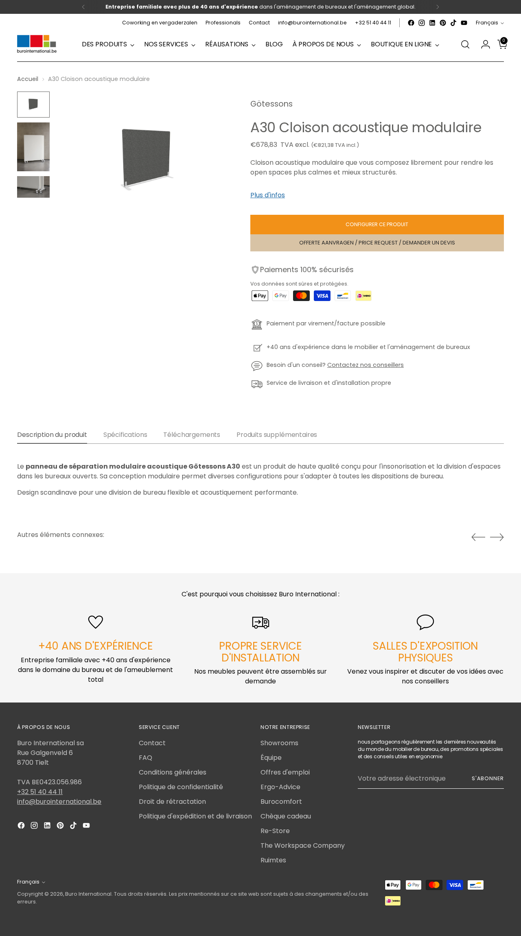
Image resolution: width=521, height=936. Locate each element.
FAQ (145, 757)
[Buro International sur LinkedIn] (432, 22)
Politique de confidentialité (181, 787)
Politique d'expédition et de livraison (195, 816)
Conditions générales (172, 772)
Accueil (27, 79)
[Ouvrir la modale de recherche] (465, 44)
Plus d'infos (267, 195)
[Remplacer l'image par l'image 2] (33, 146)
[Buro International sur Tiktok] (453, 22)
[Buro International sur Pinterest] (443, 22)
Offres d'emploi (285, 772)
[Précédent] (83, 7)
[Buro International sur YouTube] (464, 22)
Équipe (271, 757)
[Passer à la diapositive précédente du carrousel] (478, 537)
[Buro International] (37, 44)
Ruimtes (273, 860)
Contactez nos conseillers (365, 365)
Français (487, 22)
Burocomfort (281, 801)
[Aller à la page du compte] (482, 44)
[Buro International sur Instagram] (421, 22)
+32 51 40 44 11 (40, 791)
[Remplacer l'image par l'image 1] (33, 104)
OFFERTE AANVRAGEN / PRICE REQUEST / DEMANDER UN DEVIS (377, 243)
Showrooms (279, 743)
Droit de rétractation (172, 801)
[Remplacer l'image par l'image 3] (33, 187)
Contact (152, 743)
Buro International (88, 893)
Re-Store (275, 831)
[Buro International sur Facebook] (411, 22)
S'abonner (487, 778)
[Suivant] (438, 7)
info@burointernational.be (59, 801)
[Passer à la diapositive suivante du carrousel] (497, 537)
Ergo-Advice (280, 787)
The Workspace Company (302, 845)
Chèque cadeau (285, 816)
